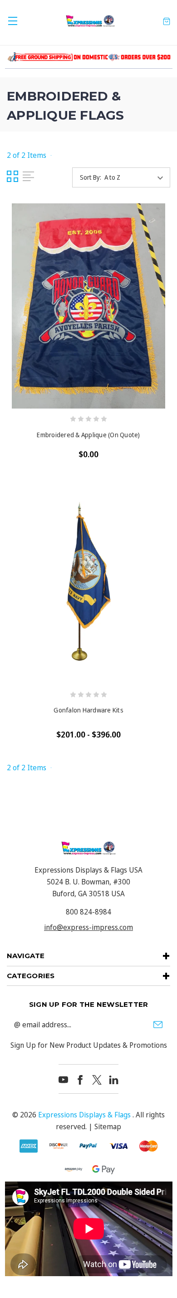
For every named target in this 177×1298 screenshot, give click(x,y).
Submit (157, 1024)
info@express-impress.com (88, 927)
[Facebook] (80, 1080)
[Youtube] (63, 1080)
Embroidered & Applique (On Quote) (88, 435)
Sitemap (107, 1126)
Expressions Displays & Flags (84, 1115)
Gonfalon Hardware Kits (88, 710)
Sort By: (90, 177)
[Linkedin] (113, 1080)
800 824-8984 (88, 912)
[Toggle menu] (12, 20)
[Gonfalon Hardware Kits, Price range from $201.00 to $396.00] (88, 581)
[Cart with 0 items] (166, 20)
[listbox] (136, 177)
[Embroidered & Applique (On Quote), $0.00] (88, 306)
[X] (97, 1080)
